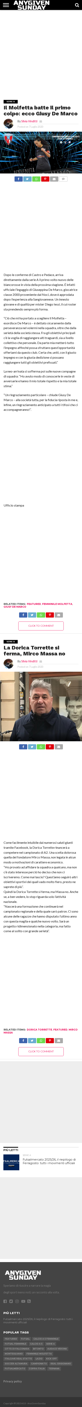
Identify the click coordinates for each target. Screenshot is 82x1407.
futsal (25, 1339)
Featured (34, 603)
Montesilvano (14, 1353)
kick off (51, 1358)
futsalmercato (15, 1368)
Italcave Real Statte (18, 1358)
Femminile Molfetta (57, 603)
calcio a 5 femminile (46, 1339)
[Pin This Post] (45, 178)
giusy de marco (15, 606)
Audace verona (57, 1349)
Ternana (54, 1368)
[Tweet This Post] (27, 178)
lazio (39, 1358)
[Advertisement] (41, 51)
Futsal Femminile (15, 1344)
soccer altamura (16, 1363)
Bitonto (38, 1349)
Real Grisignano (61, 1363)
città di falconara (17, 1349)
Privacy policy (12, 1381)
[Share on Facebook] (19, 178)
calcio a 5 (36, 1344)
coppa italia (37, 1368)
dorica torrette (39, 1029)
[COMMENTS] (63, 178)
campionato (39, 1363)
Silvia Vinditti (29, 121)
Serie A (50, 1344)
